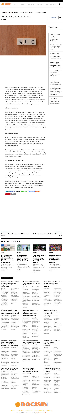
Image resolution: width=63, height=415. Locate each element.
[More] (60, 17)
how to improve (21, 116)
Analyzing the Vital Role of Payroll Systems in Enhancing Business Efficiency (52, 343)
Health (19, 252)
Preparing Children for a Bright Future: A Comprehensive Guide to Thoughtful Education (55, 74)
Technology (16, 12)
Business (8, 12)
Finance (51, 252)
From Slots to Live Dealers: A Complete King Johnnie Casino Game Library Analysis (55, 56)
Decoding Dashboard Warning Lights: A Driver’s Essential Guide (56, 82)
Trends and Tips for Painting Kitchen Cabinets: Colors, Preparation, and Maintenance (55, 37)
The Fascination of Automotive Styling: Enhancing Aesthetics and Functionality (30, 370)
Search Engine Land (19, 171)
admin (4, 19)
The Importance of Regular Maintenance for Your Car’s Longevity (52, 369)
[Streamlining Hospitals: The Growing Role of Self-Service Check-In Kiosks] (23, 247)
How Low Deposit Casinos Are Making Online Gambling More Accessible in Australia (55, 64)
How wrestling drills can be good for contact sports (15, 234)
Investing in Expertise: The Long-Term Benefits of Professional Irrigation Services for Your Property (56, 91)
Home (3, 12)
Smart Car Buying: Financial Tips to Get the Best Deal (9, 369)
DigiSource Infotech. (41, 412)
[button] (60, 4)
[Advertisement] (25, 68)
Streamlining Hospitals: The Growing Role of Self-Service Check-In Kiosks (56, 47)
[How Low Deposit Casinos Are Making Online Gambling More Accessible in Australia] (55, 247)
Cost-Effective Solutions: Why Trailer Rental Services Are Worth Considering (55, 101)
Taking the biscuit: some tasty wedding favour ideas (47, 234)
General (35, 252)
